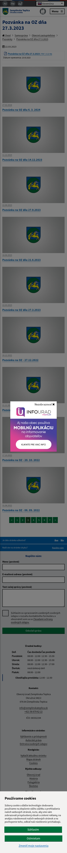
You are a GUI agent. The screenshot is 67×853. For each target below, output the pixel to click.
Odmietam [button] (33, 838)
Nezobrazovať (43, 404)
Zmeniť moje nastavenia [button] (33, 845)
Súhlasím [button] (33, 829)
